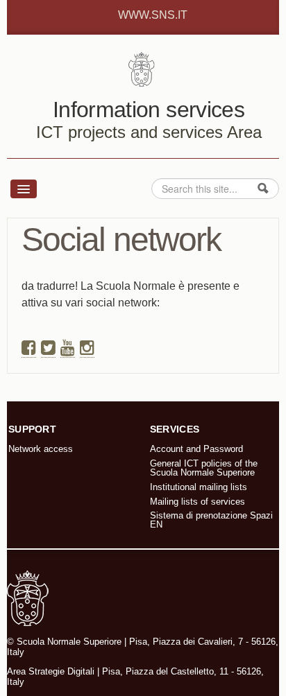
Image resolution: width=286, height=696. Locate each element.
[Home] (143, 68)
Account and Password (196, 448)
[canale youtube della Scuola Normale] (67, 348)
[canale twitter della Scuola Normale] (48, 348)
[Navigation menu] (23, 189)
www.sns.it (152, 15)
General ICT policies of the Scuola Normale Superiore (204, 468)
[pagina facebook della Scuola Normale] (29, 348)
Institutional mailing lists (198, 486)
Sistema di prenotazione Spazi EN (211, 520)
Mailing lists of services (197, 501)
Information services (148, 109)
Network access (40, 448)
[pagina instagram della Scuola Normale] (87, 348)
